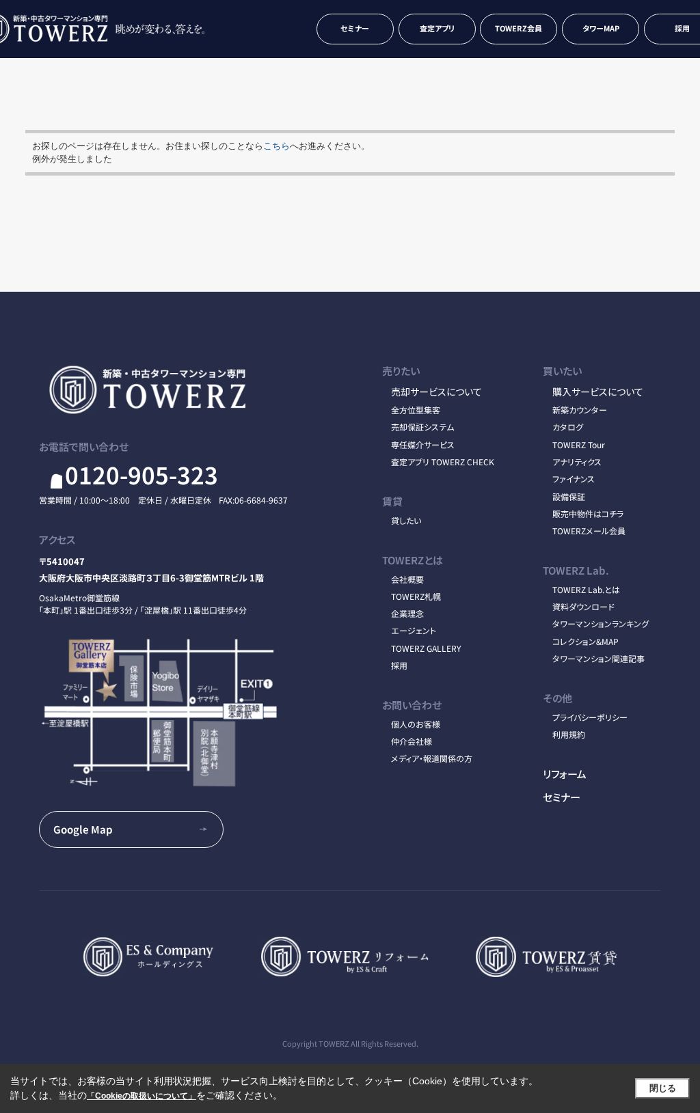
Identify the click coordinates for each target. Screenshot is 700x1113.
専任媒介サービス (423, 444)
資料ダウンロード (583, 606)
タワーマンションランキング (600, 623)
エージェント (413, 630)
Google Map (83, 828)
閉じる (662, 1088)
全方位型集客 (415, 409)
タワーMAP (600, 28)
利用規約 (568, 734)
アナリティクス (577, 461)
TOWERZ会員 (518, 28)
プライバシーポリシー (590, 717)
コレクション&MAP (585, 641)
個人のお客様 (415, 724)
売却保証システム (422, 426)
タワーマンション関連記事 (598, 658)
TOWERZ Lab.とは (586, 589)
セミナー (354, 28)
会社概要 (407, 579)
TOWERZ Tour (578, 444)
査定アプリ (437, 28)
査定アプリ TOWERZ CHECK (442, 461)
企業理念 (407, 613)
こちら (276, 146)
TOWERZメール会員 (588, 530)
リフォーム (565, 773)
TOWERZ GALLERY (426, 648)
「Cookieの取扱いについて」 (141, 1096)
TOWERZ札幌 (416, 596)
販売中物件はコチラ (587, 513)
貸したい (406, 520)
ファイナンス (573, 478)
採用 (399, 665)
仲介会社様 (411, 741)
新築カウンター (579, 409)
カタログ (567, 426)
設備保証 (568, 496)
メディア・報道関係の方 (431, 758)
